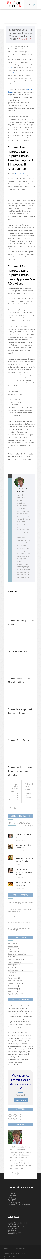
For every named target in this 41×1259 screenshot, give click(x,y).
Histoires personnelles (14, 965)
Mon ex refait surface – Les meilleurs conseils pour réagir (19, 910)
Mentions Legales (14, 1203)
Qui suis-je (11, 1194)
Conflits (10, 957)
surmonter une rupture (16, 73)
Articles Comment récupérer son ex (29, 825)
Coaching (11, 1201)
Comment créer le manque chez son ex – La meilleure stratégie (20, 903)
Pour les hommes (12, 978)
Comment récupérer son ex (17, 1223)
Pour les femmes (12, 975)
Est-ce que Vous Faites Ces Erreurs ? (23, 846)
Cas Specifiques (12, 946)
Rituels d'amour (12, 989)
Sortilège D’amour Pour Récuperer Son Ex (23, 884)
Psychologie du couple (14, 983)
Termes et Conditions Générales (19, 1204)
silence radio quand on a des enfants (19, 917)
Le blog (10, 1197)
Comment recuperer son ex (15, 954)
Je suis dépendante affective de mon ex (20, 922)
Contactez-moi (13, 1195)
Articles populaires (21, 823)
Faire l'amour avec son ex (15, 959)
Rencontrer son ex (13, 986)
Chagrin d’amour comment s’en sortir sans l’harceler (24, 872)
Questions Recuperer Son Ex (24, 835)
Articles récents (12, 823)
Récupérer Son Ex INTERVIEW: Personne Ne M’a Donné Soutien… (24, 858)
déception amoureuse (23, 173)
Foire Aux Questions (13, 962)
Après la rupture (12, 943)
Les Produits (12, 1199)
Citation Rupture (12, 951)
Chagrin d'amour (12, 949)
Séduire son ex (12, 991)
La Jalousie (11, 973)
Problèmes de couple (13, 981)
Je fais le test (20, 1100)
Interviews (11, 967)
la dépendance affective (14, 970)
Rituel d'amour (13, 1230)
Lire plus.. (15, 1173)
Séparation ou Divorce (14, 994)
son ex (10, 67)
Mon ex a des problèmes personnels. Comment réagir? (19, 929)
